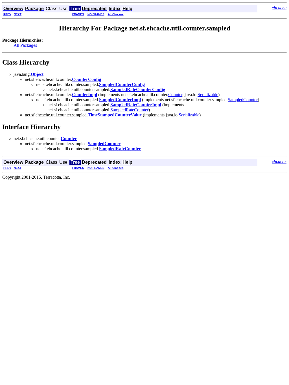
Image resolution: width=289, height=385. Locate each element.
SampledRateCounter (129, 109)
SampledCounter (243, 99)
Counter (175, 94)
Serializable (208, 94)
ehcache (279, 7)
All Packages (25, 45)
